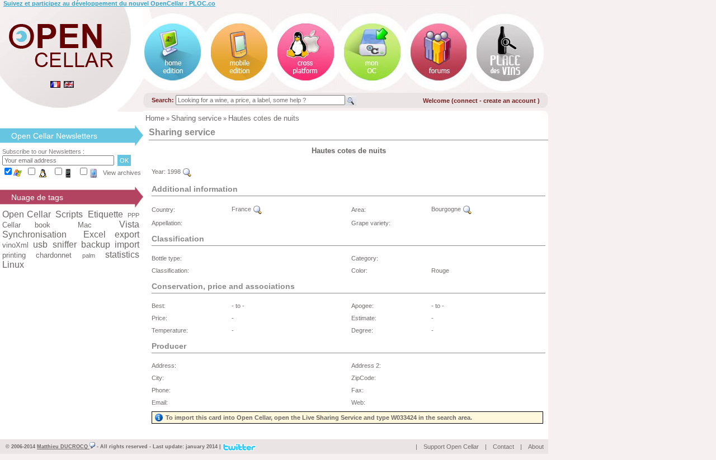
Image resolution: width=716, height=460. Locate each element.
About (536, 446)
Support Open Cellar (451, 446)
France (242, 209)
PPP (133, 215)
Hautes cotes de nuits (263, 118)
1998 (174, 171)
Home (154, 118)
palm (88, 255)
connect (466, 100)
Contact (503, 446)
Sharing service (196, 118)
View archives (122, 172)
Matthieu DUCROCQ (63, 446)
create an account (510, 100)
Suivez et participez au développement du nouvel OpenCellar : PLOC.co (109, 3)
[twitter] (239, 446)
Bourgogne (447, 209)
